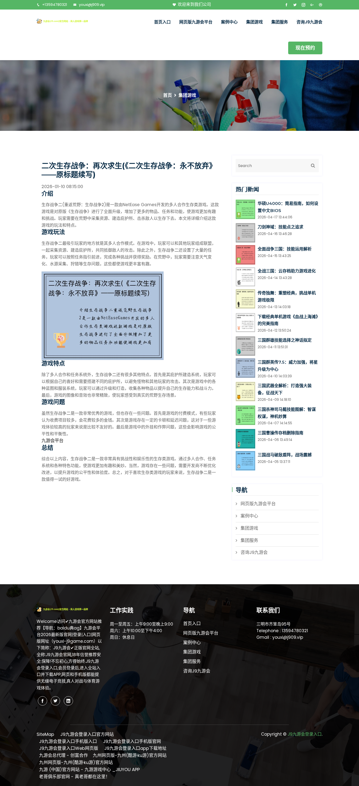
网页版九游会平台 (195, 22)
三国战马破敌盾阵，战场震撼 (285, 454)
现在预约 (305, 48)
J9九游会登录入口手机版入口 (68, 741)
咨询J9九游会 (309, 22)
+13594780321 (54, 4)
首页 (167, 95)
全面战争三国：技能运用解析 (285, 249)
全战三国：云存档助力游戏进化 (287, 271)
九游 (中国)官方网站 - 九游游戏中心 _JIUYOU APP (89, 769)
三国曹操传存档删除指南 (280, 432)
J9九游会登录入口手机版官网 (132, 741)
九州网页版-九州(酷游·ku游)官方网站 (130, 755)
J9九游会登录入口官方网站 (87, 734)
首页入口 (162, 22)
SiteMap (45, 734)
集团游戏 (254, 22)
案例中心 (229, 22)
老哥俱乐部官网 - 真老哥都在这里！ (74, 777)
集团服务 (279, 22)
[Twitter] (55, 701)
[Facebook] (42, 701)
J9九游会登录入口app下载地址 (135, 748)
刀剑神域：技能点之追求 (280, 227)
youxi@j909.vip (92, 4)
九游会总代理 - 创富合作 (63, 755)
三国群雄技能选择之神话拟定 (285, 340)
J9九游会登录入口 (305, 734)
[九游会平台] (70, 20)
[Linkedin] (68, 701)
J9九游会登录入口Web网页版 (68, 748)
